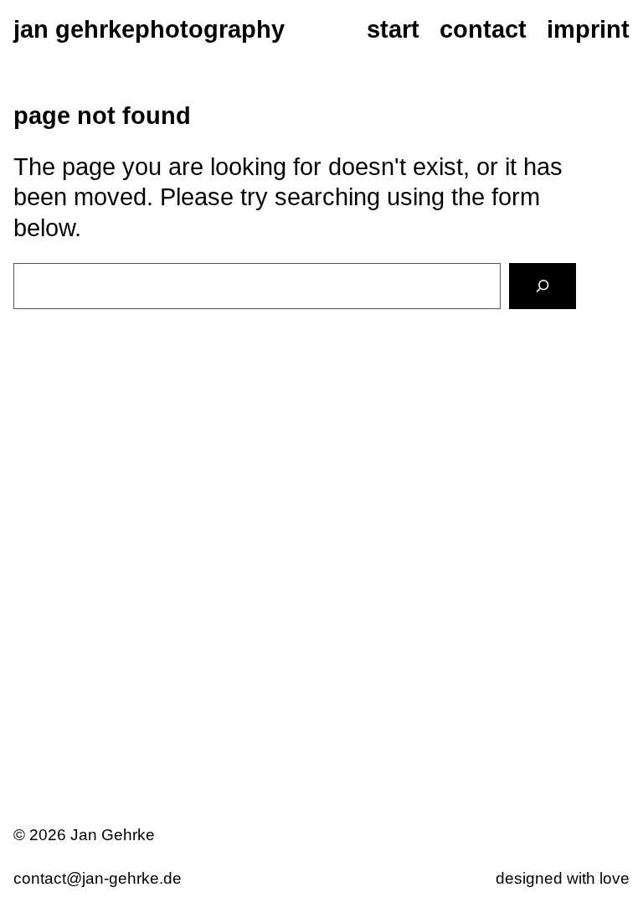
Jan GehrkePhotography (149, 29)
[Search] (542, 285)
